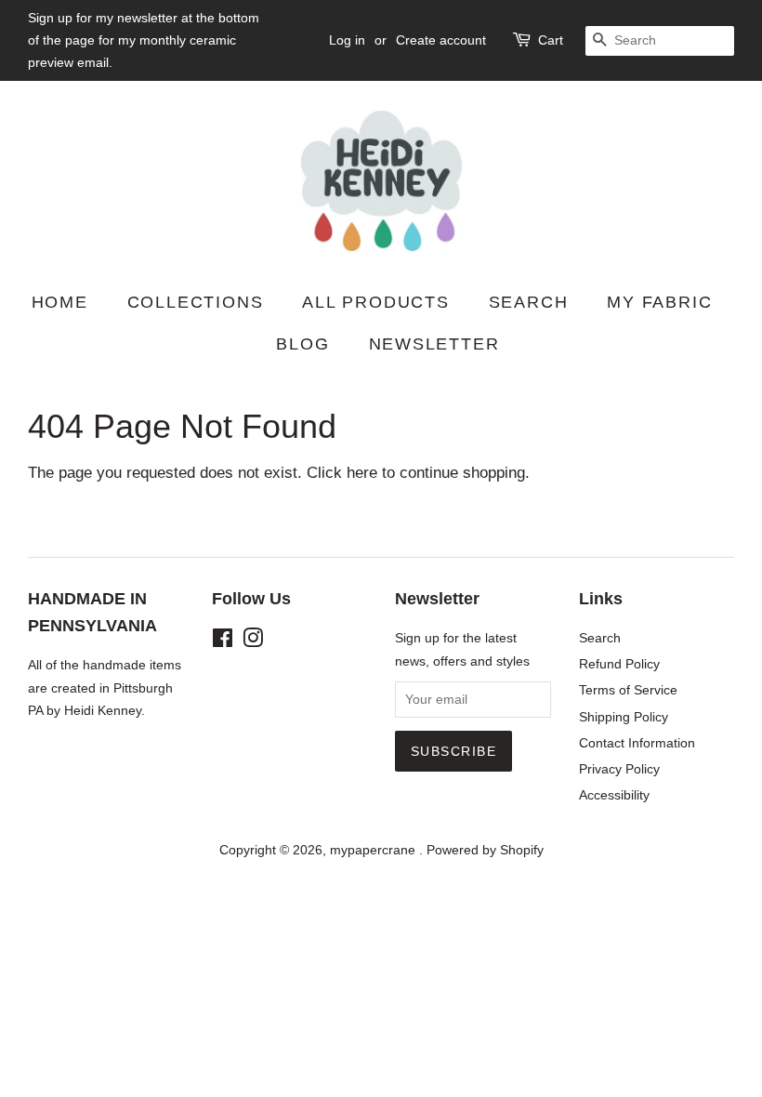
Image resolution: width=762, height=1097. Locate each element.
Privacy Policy (619, 768)
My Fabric (659, 302)
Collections (195, 302)
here (362, 473)
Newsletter (434, 344)
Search (529, 302)
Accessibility (614, 794)
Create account (441, 40)
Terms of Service (628, 689)
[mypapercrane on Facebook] (222, 641)
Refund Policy (619, 663)
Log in (347, 40)
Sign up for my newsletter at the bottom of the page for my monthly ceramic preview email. (143, 40)
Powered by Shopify (485, 849)
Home (60, 302)
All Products (376, 302)
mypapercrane (374, 849)
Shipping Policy (623, 716)
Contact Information (637, 742)
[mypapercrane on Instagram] (253, 641)
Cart (550, 40)
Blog (302, 344)
